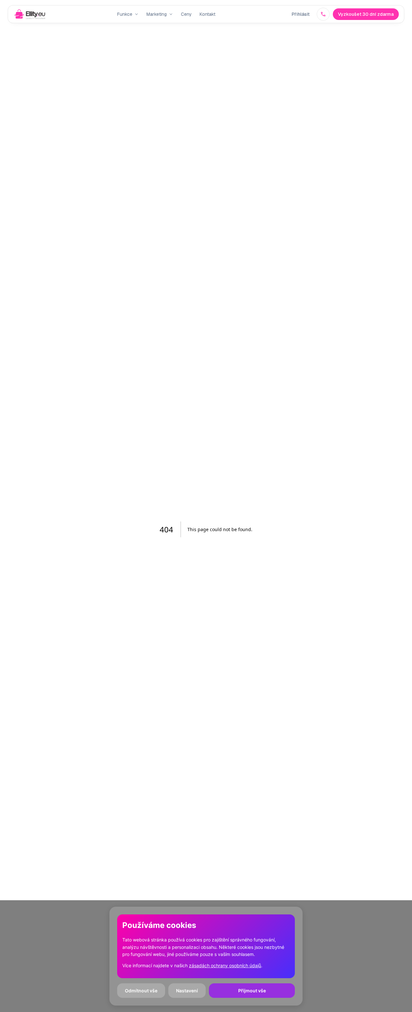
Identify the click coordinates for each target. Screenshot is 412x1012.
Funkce (124, 14)
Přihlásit (301, 14)
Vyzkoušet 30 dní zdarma (366, 14)
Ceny (186, 14)
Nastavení (187, 990)
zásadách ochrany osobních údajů (225, 965)
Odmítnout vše (141, 990)
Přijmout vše (252, 990)
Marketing (156, 14)
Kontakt (207, 14)
